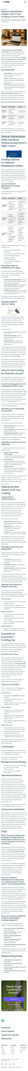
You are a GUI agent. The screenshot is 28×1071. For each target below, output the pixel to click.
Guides (2, 1049)
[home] (5, 2)
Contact (13, 1051)
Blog (2, 1047)
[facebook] (13, 1064)
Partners (3, 1051)
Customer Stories (10, 1035)
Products (5, 1028)
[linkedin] (10, 1064)
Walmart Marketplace (13, 136)
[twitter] (2, 1064)
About (12, 1047)
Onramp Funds (7, 302)
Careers (12, 1049)
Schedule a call (23, 1047)
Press (12, 1053)
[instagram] (6, 1064)
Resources (6, 1039)
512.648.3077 (4, 1067)
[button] (25, 2)
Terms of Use (19, 1067)
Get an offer (22, 1049)
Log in (21, 1051)
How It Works (7, 1031)
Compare (3, 1053)
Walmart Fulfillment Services (11, 239)
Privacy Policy (11, 1067)
